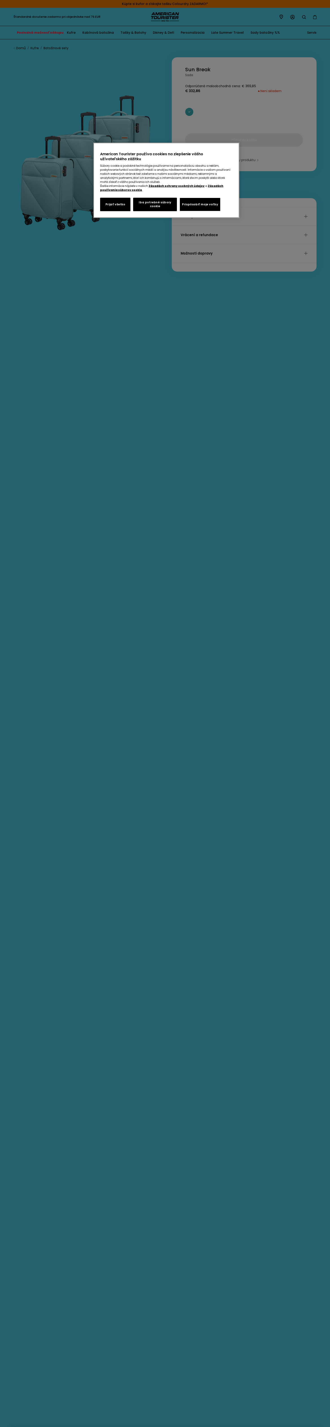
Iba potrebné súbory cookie (155, 204)
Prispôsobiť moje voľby (200, 204)
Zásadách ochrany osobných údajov (177, 186)
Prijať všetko (115, 204)
